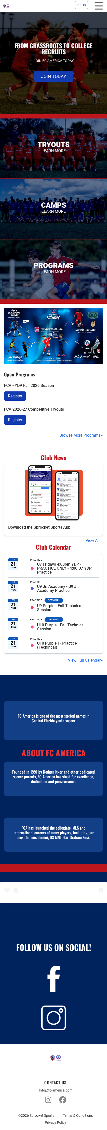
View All (93, 540)
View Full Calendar (84, 660)
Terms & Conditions (78, 1116)
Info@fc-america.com (55, 1090)
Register (15, 396)
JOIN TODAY (53, 76)
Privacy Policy (55, 1123)
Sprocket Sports (42, 1116)
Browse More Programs (80, 435)
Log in (81, 5)
